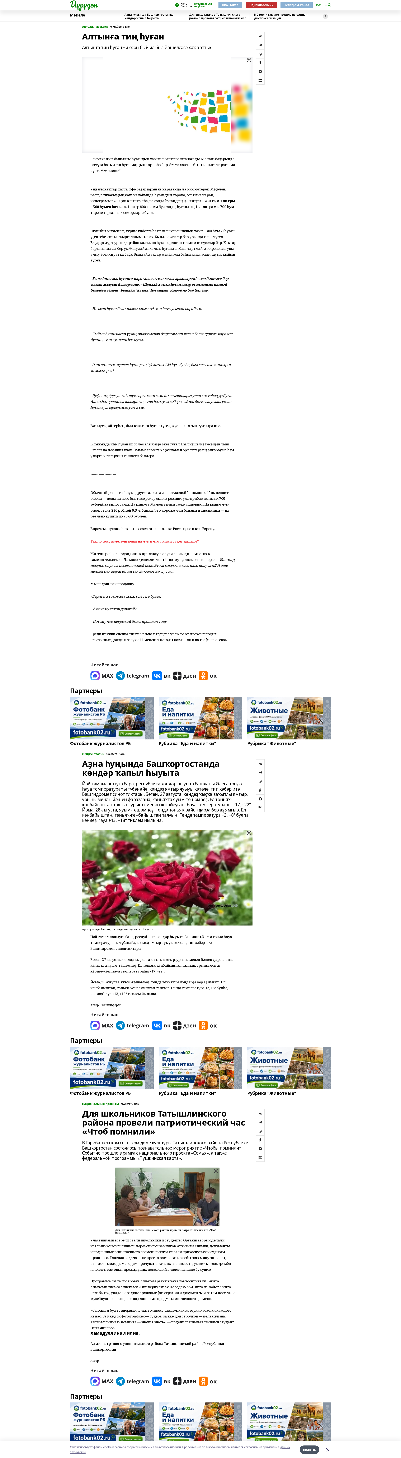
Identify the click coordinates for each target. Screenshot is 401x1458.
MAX (318, 5)
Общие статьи (93, 754)
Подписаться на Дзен (203, 5)
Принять (309, 1450)
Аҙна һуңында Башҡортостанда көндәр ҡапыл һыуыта (149, 16)
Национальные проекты (100, 1104)
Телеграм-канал (296, 5)
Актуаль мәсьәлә (95, 27)
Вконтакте (230, 5)
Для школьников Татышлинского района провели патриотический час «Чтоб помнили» (217, 16)
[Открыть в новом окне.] (101, 675)
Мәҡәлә (77, 15)
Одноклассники (261, 5)
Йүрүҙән (83, 4)
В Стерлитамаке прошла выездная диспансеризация (280, 16)
